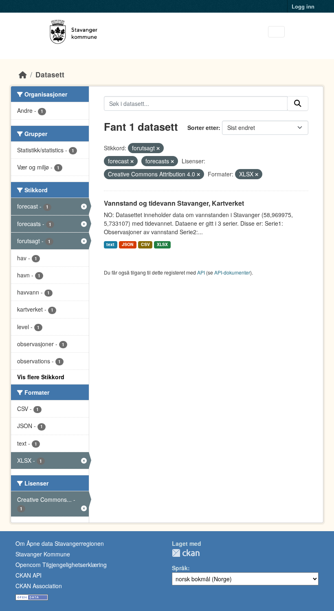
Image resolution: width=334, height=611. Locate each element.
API (201, 272)
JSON (128, 244)
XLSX (162, 244)
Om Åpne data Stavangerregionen (59, 543)
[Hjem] (23, 74)
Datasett (49, 74)
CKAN (186, 553)
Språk (180, 568)
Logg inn (303, 6)
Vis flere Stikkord (40, 377)
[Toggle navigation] (276, 32)
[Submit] (297, 103)
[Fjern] (158, 148)
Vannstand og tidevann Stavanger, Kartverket (174, 203)
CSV (145, 244)
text (110, 244)
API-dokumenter (232, 272)
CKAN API (28, 575)
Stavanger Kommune (42, 554)
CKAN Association (38, 586)
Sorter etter (202, 127)
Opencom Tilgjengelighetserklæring (61, 564)
